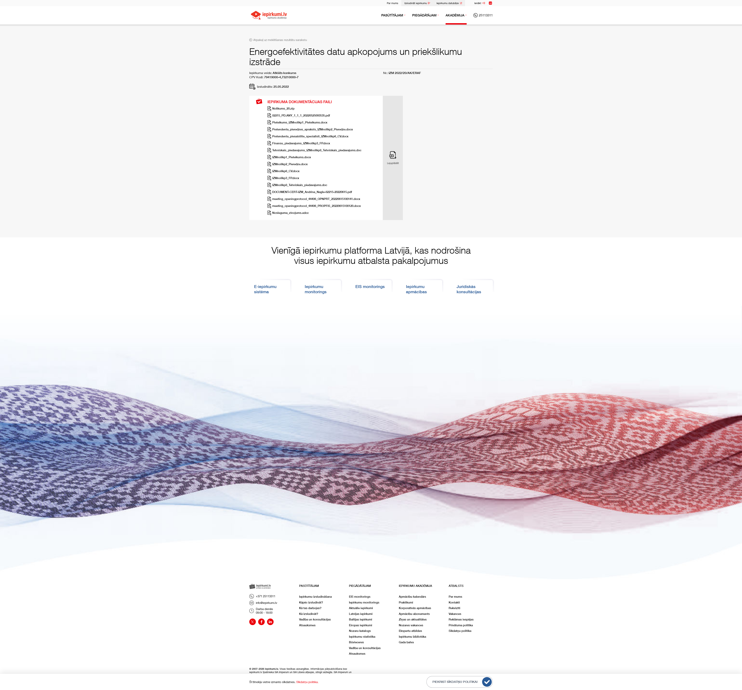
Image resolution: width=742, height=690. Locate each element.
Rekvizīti (454, 608)
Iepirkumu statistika (362, 636)
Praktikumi (406, 602)
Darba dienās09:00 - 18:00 (264, 610)
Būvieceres (356, 642)
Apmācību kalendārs (412, 596)
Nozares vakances (411, 625)
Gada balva (406, 642)
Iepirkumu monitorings (364, 602)
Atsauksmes (307, 625)
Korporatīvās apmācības (415, 608)
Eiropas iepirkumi (360, 625)
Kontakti (454, 602)
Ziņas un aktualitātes (413, 619)
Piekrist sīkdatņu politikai (454, 682)
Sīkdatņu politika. (307, 682)
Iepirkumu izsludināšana (315, 596)
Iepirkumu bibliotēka (412, 636)
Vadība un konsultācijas (315, 619)
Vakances (455, 613)
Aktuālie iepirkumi (361, 608)
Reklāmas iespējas (461, 619)
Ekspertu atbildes (410, 630)
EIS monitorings (370, 286)
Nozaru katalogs (360, 630)
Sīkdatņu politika (460, 630)
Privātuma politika (461, 625)
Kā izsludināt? (308, 613)
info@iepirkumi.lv (266, 602)
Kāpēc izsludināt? (311, 602)
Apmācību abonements (414, 613)
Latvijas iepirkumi (361, 613)
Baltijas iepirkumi (360, 619)
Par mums (392, 3)
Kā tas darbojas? (310, 608)
